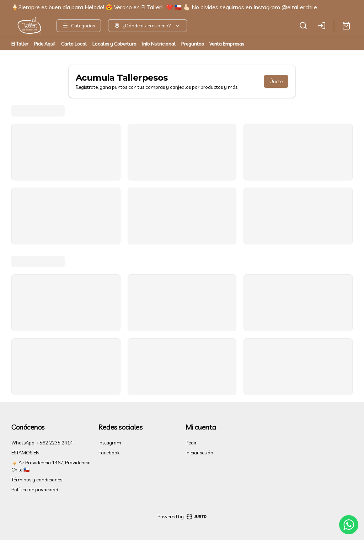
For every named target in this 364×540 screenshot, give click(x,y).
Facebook (108, 452)
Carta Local (74, 43)
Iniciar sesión (199, 452)
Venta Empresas (226, 43)
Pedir (191, 442)
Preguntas (192, 43)
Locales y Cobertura (114, 43)
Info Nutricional (159, 43)
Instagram (109, 442)
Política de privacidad (34, 489)
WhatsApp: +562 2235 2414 (42, 442)
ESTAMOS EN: (25, 452)
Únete (276, 81)
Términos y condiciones (36, 479)
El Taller (19, 43)
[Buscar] (303, 25)
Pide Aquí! (44, 43)
